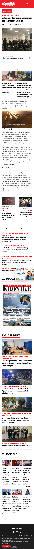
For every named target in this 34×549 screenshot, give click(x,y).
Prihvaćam (5, 546)
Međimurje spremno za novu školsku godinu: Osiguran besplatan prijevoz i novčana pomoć (15, 237)
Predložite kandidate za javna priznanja (17, 444)
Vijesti (4, 11)
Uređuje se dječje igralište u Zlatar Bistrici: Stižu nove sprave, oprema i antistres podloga (17, 260)
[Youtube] (20, 532)
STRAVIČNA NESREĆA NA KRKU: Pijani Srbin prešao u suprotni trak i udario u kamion (16, 249)
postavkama (5, 543)
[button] (30, 4)
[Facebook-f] (13, 532)
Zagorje (9, 11)
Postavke (14, 546)
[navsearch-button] (27, 3)
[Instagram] (17, 532)
